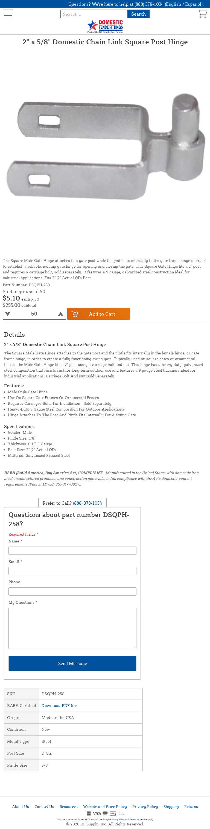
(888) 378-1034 (87, 503)
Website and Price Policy (105, 806)
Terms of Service (138, 819)
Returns (191, 806)
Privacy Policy (145, 806)
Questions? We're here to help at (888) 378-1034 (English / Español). (136, 4)
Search (138, 14)
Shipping (171, 806)
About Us (20, 806)
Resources (69, 806)
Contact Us (44, 806)
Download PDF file (59, 705)
